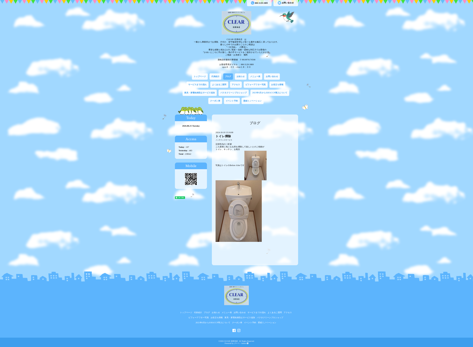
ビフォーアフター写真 (255, 84)
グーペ (237, 343)
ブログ (228, 76)
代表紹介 (215, 76)
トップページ (200, 76)
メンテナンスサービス (224, 140)
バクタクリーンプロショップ (233, 93)
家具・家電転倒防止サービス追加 (199, 93)
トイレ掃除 (223, 136)
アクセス (236, 84)
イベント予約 (232, 101)
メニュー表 (255, 76)
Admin (243, 343)
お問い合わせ (288, 3)
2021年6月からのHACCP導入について (269, 93)
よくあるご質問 (219, 84)
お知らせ (241, 76)
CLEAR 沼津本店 (231, 341)
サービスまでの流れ (197, 84)
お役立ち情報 (277, 84)
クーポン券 (215, 101)
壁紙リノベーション (252, 101)
